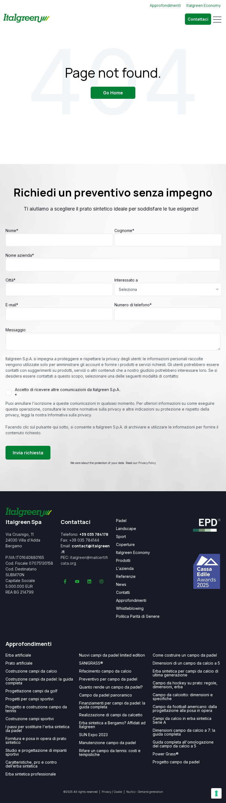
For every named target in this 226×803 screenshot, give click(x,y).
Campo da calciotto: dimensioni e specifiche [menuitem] (183, 697)
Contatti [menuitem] (123, 592)
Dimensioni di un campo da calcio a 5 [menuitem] (186, 663)
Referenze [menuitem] (126, 576)
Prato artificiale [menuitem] (19, 663)
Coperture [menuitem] (125, 545)
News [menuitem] (121, 584)
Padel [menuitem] (121, 521)
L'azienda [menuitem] (125, 568)
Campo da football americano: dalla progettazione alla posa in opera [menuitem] (185, 708)
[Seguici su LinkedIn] (89, 581)
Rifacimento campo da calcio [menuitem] (105, 671)
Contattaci (198, 19)
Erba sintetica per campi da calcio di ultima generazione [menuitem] (185, 673)
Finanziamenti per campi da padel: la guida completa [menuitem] (112, 705)
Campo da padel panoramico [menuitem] (105, 695)
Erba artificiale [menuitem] (18, 655)
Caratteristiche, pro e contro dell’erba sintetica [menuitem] (31, 764)
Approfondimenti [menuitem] (131, 600)
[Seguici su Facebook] (65, 581)
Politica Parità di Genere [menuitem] (138, 616)
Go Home (113, 92)
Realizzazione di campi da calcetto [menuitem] (110, 715)
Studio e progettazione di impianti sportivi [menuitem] (36, 752)
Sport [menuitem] (121, 537)
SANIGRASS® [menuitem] (91, 663)
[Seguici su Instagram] (101, 581)
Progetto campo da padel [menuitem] (176, 762)
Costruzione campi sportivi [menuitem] (30, 719)
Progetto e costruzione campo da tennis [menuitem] (36, 709)
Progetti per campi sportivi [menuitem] (29, 699)
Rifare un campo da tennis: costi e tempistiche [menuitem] (110, 752)
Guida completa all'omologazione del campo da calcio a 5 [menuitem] (183, 744)
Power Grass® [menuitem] (166, 754)
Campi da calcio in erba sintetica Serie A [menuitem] (182, 720)
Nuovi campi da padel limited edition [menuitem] (112, 655)
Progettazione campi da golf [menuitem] (31, 691)
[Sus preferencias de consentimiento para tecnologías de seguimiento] (216, 793)
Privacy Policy (147, 463)
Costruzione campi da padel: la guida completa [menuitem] (39, 681)
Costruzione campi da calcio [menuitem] (31, 671)
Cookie (118, 792)
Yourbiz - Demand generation (144, 792)
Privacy (106, 792)
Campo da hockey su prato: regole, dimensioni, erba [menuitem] (185, 685)
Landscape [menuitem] (126, 529)
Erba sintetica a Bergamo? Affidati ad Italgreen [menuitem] (112, 725)
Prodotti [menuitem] (123, 560)
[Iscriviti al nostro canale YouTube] (77, 581)
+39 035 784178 (93, 534)
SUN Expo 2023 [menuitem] (93, 735)
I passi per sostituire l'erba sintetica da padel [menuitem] (37, 729)
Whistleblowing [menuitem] (130, 608)
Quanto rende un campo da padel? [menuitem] (111, 687)
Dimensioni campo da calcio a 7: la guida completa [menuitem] (184, 732)
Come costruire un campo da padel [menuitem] (185, 655)
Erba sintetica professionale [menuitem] (31, 774)
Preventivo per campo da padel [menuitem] (108, 679)
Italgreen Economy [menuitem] (133, 553)
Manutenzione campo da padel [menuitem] (107, 743)
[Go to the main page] (26, 19)
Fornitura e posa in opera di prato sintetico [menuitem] (36, 740)
